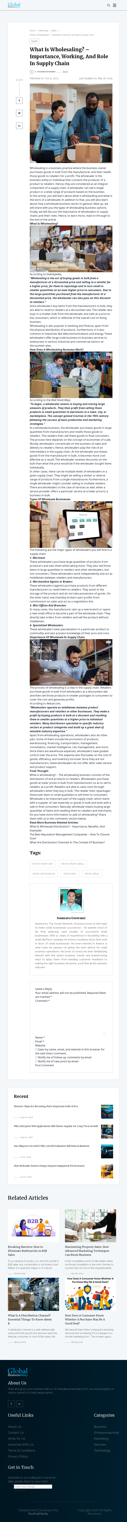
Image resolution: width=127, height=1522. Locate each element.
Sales (53, 30)
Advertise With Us (21, 1444)
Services (100, 1444)
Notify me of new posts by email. (58, 1061)
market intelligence (59, 747)
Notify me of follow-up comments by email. (65, 1057)
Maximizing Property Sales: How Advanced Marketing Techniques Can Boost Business (87, 1250)
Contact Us (16, 1432)
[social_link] (11, 1403)
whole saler (69, 873)
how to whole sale (43, 863)
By (45, 72)
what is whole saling (72, 863)
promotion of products (83, 739)
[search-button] (108, 5)
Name (40, 1037)
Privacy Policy (18, 1456)
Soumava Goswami (71, 918)
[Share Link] (19, 100)
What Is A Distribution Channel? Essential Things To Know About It (30, 1319)
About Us (14, 1426)
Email (39, 1041)
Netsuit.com (53, 703)
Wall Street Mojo (60, 400)
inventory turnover (69, 759)
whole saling (92, 873)
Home (32, 30)
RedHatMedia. (38, 1513)
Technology (102, 1450)
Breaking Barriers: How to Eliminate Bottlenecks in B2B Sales (27, 1250)
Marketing (43, 30)
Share (19, 80)
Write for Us (16, 1438)
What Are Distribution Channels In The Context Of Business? (67, 842)
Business (100, 1426)
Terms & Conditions (22, 1450)
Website (40, 1045)
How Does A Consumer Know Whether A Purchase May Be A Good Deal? (85, 1319)
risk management (83, 747)
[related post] (33, 1225)
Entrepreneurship (106, 1432)
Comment (42, 1001)
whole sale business (44, 873)
